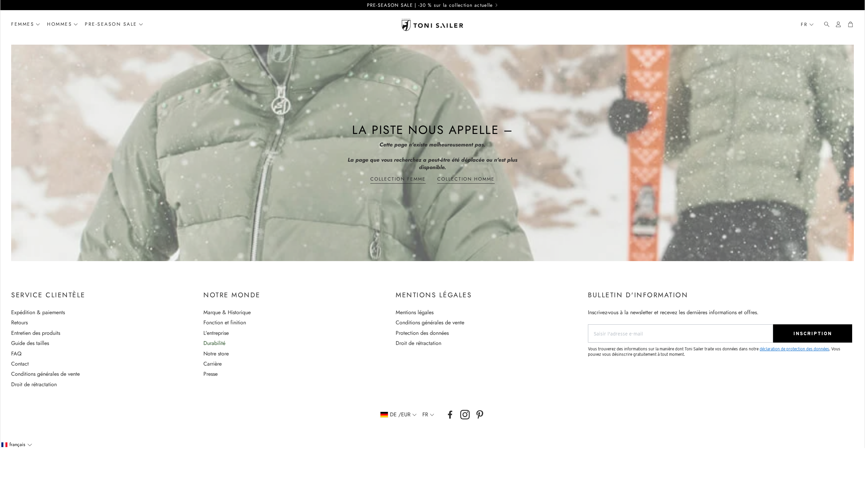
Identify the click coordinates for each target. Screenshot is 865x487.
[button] (825, 24)
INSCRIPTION (812, 333)
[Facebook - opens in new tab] (450, 414)
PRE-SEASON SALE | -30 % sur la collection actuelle (430, 5)
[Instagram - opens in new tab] (465, 414)
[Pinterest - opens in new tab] (480, 414)
